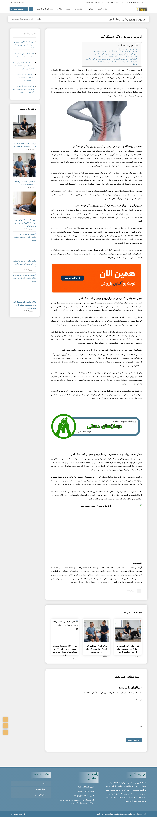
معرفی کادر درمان (40, 795)
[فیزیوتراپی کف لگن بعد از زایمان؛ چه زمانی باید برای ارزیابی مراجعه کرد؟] (24, 127)
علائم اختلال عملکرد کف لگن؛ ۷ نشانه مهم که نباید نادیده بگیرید (24, 55)
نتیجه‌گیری (134, 64)
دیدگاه (139, 700)
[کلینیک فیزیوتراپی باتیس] (46, 19)
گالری (44, 783)
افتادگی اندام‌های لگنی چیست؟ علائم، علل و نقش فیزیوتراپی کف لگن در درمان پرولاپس (23, 89)
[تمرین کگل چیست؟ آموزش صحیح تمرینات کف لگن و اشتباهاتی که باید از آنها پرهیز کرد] (24, 203)
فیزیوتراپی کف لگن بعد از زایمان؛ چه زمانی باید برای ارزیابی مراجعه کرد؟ (23, 45)
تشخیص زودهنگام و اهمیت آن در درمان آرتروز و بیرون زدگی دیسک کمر (115, 51)
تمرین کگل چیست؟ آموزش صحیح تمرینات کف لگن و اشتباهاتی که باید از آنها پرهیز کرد (23, 65)
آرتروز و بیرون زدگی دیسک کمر (126, 49)
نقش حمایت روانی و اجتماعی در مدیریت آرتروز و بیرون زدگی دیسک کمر (114, 61)
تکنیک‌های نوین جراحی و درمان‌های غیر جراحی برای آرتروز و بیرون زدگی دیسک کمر (111, 59)
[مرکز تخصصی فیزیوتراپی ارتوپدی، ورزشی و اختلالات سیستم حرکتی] (141, 9)
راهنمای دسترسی (40, 789)
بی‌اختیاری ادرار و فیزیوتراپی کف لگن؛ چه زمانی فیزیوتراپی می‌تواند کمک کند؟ (24, 77)
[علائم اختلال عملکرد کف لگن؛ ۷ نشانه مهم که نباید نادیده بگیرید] (24, 165)
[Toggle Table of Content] (136, 45)
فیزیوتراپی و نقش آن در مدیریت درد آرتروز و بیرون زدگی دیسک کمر (116, 54)
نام (141, 726)
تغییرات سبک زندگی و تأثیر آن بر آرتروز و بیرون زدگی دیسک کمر (117, 56)
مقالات (136, 656)
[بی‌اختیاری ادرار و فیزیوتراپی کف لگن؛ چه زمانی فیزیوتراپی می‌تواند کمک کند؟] (24, 244)
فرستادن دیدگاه (133, 740)
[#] (5, 719)
